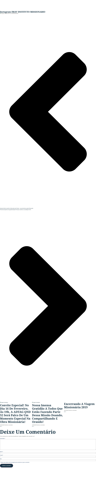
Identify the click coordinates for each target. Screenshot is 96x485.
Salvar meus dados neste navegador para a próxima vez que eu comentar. (15, 462)
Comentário (2, 438)
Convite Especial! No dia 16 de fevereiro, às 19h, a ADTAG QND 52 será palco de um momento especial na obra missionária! (15, 413)
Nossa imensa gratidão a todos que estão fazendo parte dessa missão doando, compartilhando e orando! (47, 413)
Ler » (1, 426)
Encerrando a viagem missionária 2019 (79, 405)
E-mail (1, 455)
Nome (1, 451)
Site (1, 458)
